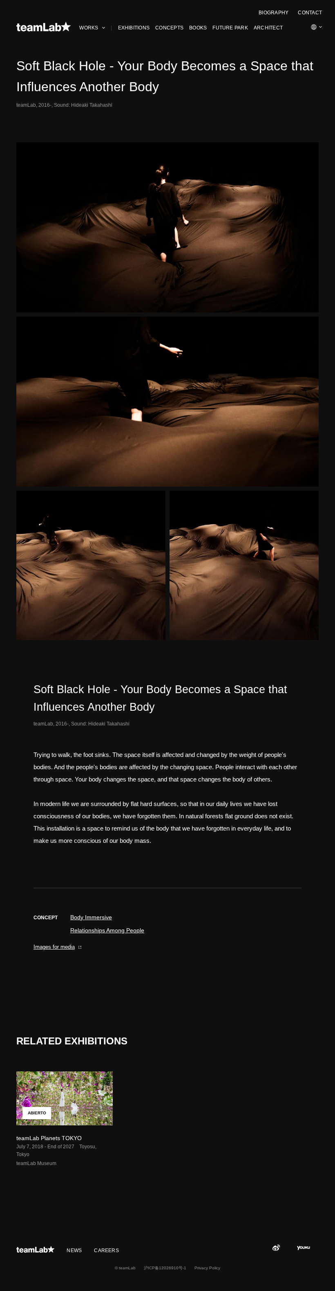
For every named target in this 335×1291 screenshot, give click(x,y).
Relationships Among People (107, 930)
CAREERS (106, 1250)
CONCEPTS (169, 28)
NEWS (74, 1250)
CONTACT (310, 13)
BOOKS (198, 28)
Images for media (54, 947)
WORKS (88, 28)
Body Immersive (91, 917)
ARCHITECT (268, 28)
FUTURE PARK (230, 28)
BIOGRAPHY (273, 13)
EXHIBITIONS (134, 28)
